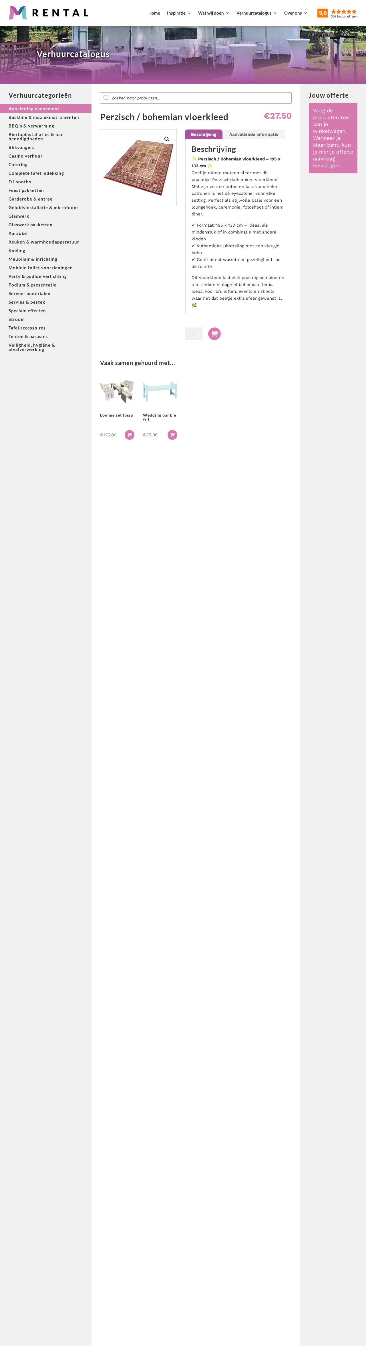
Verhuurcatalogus (254, 12)
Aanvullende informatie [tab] (254, 134)
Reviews (352, 12)
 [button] (129, 435)
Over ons (293, 12)
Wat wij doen (211, 12)
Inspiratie (176, 12)
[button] (167, 139)
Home (154, 12)
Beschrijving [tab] (203, 134)
